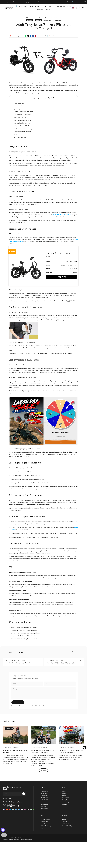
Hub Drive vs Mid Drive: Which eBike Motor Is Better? (62, 663)
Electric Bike (29, 20)
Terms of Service (42, 706)
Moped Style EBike (44, 797)
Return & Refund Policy (67, 826)
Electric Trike (38, 20)
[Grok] (53, 35)
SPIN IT (60, 442)
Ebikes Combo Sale (44, 804)
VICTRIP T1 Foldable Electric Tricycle (62, 215)
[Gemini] (51, 35)
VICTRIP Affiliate (65, 828)
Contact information (28, 839)
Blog (42, 828)
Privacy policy (65, 800)
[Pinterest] (35, 36)
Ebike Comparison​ (44, 808)
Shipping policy (22, 839)
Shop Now (61, 276)
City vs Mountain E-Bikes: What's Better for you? (24, 627)
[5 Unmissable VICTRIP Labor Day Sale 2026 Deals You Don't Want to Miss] (71, 735)
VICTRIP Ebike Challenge (46, 826)
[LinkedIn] (30, 36)
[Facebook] (33, 36)
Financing (64, 795)
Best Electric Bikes (44, 791)
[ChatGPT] (45, 35)
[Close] (75, 398)
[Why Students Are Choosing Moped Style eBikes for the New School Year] (43, 735)
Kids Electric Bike (44, 795)
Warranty (64, 819)
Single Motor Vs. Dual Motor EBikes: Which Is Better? (25, 636)
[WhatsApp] (26, 36)
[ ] (51, 98)
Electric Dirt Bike (9, 728)
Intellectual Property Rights (67, 802)
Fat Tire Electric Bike (45, 800)
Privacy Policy (35, 706)
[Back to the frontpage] (27, 17)
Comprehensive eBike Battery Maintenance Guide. (24, 639)
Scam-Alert (64, 804)
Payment (64, 793)
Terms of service (65, 797)
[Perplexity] (47, 35)
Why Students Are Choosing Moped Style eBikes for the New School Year (42, 751)
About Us (64, 791)
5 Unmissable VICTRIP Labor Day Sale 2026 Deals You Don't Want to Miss (71, 751)
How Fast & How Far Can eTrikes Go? (19, 663)
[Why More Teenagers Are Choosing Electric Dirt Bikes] (15, 735)
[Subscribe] (23, 793)
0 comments (76, 652)
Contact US (64, 821)
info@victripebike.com (15, 802)
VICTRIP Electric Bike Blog (34, 17)
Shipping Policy (65, 823)
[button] (84, 747)
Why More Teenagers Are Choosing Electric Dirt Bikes (15, 751)
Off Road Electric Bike (45, 802)
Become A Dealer (44, 821)
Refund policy (5, 839)
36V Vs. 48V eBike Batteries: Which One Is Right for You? (26, 633)
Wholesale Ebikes (44, 823)
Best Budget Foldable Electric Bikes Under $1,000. (24, 630)
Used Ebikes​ (43, 806)
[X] (28, 36)
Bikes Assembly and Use (45, 819)
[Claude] (49, 35)
